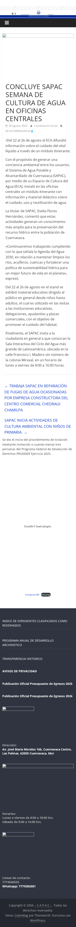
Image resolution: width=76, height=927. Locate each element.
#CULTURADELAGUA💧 (19, 131)
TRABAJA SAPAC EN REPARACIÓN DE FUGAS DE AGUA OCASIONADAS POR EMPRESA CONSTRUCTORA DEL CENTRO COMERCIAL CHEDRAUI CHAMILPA (36, 397)
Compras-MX (32, 594)
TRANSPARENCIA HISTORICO (22, 659)
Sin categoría (15, 79)
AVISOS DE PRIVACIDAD (19, 671)
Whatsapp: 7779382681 (19, 886)
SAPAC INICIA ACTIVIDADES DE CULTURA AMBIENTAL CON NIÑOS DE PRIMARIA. (37, 426)
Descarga (46, 594)
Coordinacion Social (46, 125)
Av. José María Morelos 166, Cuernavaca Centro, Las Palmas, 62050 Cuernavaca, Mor (37, 751)
